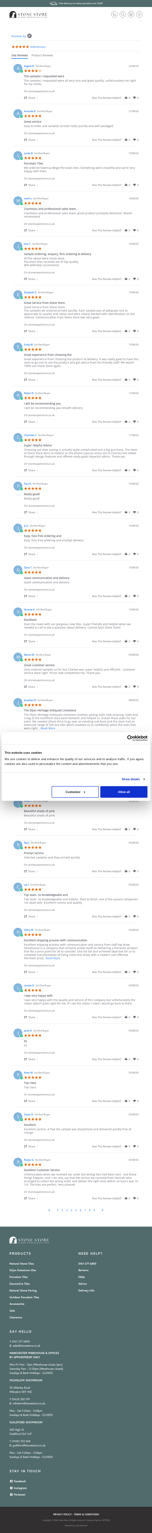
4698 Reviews (38, 47)
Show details (131, 779)
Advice (82, 1284)
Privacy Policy (62, 1514)
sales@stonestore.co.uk (26, 1345)
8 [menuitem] (89, 1210)
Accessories (17, 1304)
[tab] (19, 56)
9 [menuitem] (94, 1210)
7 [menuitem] (85, 1210)
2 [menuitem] (62, 1210)
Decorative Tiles (20, 1284)
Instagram (20, 1488)
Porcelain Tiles (19, 1277)
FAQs (81, 1277)
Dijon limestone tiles (23, 1270)
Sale (12, 1310)
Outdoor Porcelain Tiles (24, 1297)
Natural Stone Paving (23, 1290)
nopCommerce (81, 1525)
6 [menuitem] (80, 1210)
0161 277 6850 (87, 1263)
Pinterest (19, 1494)
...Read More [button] (46, 728)
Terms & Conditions (86, 1514)
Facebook (19, 1481)
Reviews (83, 1270)
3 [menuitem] (67, 1210)
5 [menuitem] (76, 1210)
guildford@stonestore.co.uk (29, 1445)
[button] (139, 14)
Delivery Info (86, 1290)
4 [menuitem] (71, 1210)
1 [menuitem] (58, 1210)
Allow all (124, 791)
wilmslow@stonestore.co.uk (29, 1403)
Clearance (16, 1317)
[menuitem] (26, 1264)
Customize (73, 791)
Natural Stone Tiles (22, 1263)
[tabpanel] (76, 637)
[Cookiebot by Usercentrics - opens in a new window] (130, 738)
